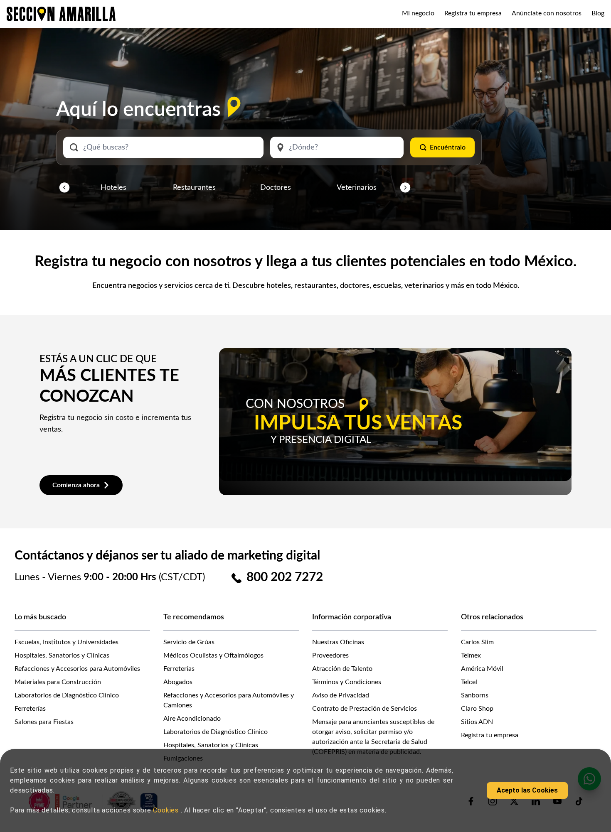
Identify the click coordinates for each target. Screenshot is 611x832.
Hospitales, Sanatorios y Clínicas (62, 655)
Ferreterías (30, 708)
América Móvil (482, 668)
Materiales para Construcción (58, 682)
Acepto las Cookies (527, 790)
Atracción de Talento (342, 668)
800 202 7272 (284, 577)
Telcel (469, 682)
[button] (64, 188)
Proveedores (330, 655)
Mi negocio (418, 13)
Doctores (275, 187)
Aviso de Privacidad (340, 695)
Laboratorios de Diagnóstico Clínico (67, 695)
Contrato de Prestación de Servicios (364, 708)
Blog (597, 13)
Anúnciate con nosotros (546, 13)
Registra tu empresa (473, 13)
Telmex (471, 655)
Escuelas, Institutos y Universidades (66, 642)
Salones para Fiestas (44, 722)
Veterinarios (357, 187)
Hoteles (113, 187)
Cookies (166, 810)
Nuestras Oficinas (338, 642)
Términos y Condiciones (346, 682)
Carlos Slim (477, 642)
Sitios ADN (477, 722)
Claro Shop (477, 708)
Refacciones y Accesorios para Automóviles (77, 668)
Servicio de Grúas (188, 642)
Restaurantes (194, 187)
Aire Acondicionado (192, 718)
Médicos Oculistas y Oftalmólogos (213, 655)
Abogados (177, 682)
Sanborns (474, 695)
